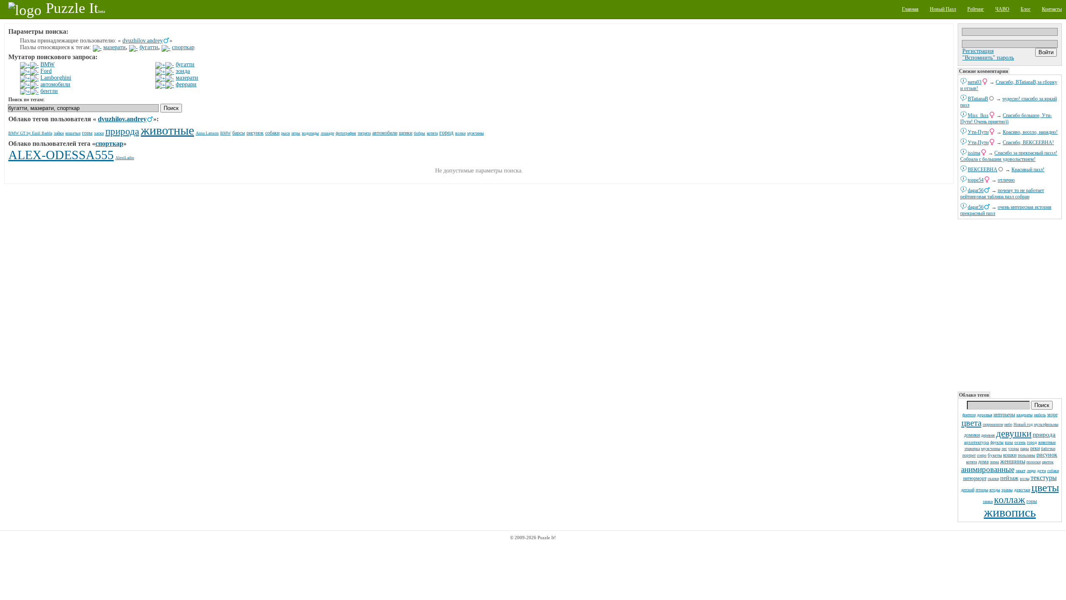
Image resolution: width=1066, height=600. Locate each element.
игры (295, 133)
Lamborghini (55, 78)
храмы (1007, 490)
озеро (981, 455)
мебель (1040, 414)
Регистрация (978, 51)
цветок (1048, 462)
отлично (1006, 180)
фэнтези (969, 414)
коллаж (1009, 499)
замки (988, 501)
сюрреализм (993, 424)
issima (974, 153)
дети (1041, 470)
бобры (419, 133)
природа (1044, 434)
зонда (183, 71)
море (1052, 415)
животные (1047, 442)
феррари (186, 84)
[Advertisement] (1010, 304)
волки (460, 133)
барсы (238, 133)
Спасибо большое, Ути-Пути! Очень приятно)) (1006, 118)
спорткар (183, 47)
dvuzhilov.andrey (142, 41)
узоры (1013, 448)
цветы (1045, 488)
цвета (971, 423)
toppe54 (976, 180)
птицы (982, 489)
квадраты (1024, 414)
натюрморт (974, 478)
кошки (1009, 455)
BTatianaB (978, 99)
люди (1031, 470)
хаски (99, 133)
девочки (1022, 489)
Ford (46, 71)
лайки (59, 133)
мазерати (114, 47)
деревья (984, 414)
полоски (1033, 462)
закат (1021, 470)
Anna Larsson (207, 133)
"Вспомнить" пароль (988, 58)
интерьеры (1004, 415)
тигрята (364, 133)
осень (1020, 442)
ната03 (974, 82)
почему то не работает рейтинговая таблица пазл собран (1002, 194)
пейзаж (1009, 478)
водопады (310, 133)
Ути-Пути (978, 132)
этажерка (972, 448)
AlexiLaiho (124, 157)
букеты (995, 455)
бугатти (148, 47)
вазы (1009, 442)
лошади (327, 133)
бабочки (1048, 448)
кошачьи (72, 133)
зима (994, 461)
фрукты (997, 442)
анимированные (987, 469)
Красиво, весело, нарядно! (1030, 132)
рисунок (1046, 455)
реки (1035, 448)
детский (967, 490)
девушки (1013, 433)
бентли (49, 91)
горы (1031, 501)
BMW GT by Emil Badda (30, 133)
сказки (993, 478)
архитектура (976, 442)
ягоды (994, 490)
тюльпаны (1026, 455)
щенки (405, 133)
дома (983, 462)
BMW (47, 64)
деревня (988, 435)
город (1032, 442)
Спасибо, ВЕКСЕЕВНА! (1028, 142)
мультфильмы (1046, 424)
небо (1008, 424)
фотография (346, 133)
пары (1024, 448)
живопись (1010, 512)
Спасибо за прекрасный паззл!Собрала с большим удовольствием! (1008, 156)
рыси (285, 133)
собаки (1053, 470)
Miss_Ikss (978, 115)
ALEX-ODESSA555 (61, 155)
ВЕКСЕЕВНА (982, 169)
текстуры (1044, 477)
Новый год (1023, 424)
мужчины (990, 448)
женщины (1012, 461)
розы (1024, 478)
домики (972, 435)
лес (1004, 448)
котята (971, 462)
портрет (969, 455)
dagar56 (976, 190)
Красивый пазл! (1027, 169)
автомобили (55, 84)
